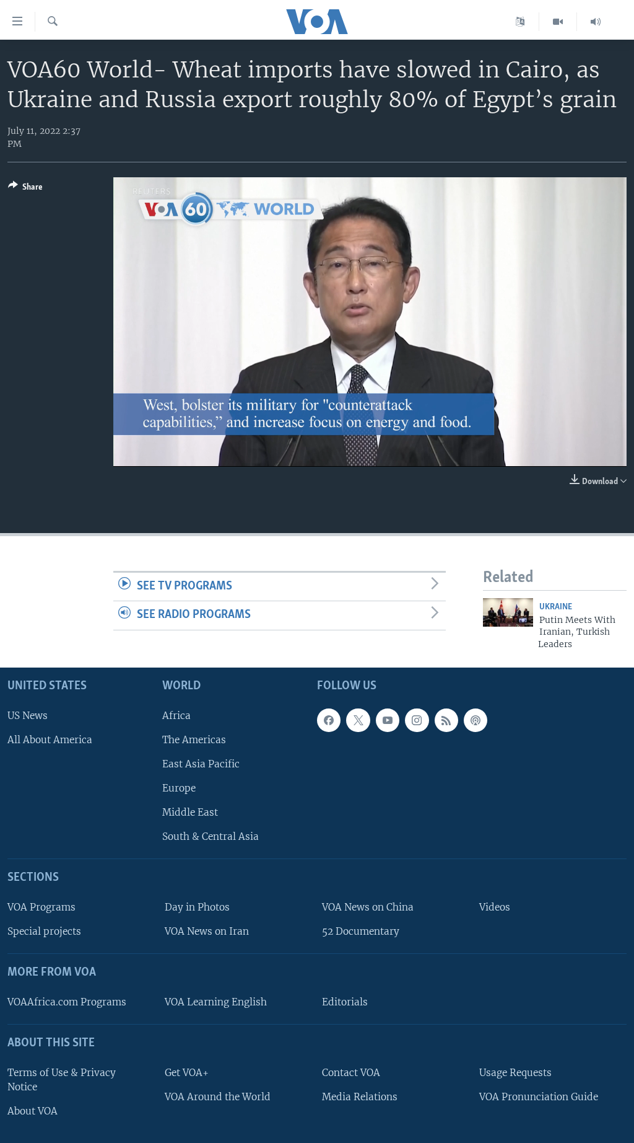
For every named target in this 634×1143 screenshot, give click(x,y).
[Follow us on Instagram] (416, 720)
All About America (49, 740)
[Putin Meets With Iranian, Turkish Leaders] (508, 612)
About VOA (32, 1111)
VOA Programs (41, 907)
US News (27, 716)
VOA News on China (368, 907)
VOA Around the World (218, 1097)
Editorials (345, 1002)
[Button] (25, 189)
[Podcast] (475, 720)
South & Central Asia (210, 836)
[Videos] (558, 21)
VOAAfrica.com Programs (66, 1002)
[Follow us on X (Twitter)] (358, 720)
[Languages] (520, 21)
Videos (494, 907)
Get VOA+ (187, 1073)
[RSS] (446, 720)
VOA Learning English (216, 1002)
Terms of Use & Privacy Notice (61, 1080)
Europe (179, 788)
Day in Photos (197, 907)
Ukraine (555, 607)
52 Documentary (360, 931)
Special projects (44, 931)
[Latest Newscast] (595, 21)
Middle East (190, 812)
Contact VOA (351, 1073)
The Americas (194, 740)
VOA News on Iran (207, 931)
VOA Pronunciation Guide (538, 1097)
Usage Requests (515, 1073)
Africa (176, 716)
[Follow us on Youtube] (387, 720)
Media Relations (359, 1097)
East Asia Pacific (201, 764)
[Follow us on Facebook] (329, 720)
